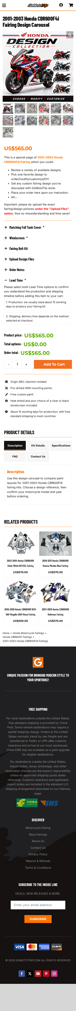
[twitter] (30, 973)
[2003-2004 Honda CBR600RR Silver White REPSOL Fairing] (20, 544)
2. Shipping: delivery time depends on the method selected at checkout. (37, 318)
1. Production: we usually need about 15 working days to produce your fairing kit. (36, 304)
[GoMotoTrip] (38, 5)
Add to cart (54, 364)
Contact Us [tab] (38, 456)
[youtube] (38, 973)
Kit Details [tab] (38, 445)
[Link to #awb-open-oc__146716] (10, 5)
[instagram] (54, 973)
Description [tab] (15, 445)
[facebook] (22, 973)
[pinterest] (46, 973)
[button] (69, 34)
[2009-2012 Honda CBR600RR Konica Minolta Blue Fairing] (55, 544)
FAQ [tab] (15, 456)
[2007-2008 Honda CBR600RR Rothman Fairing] (55, 592)
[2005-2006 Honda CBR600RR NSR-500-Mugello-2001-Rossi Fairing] (20, 592)
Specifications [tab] (61, 445)
